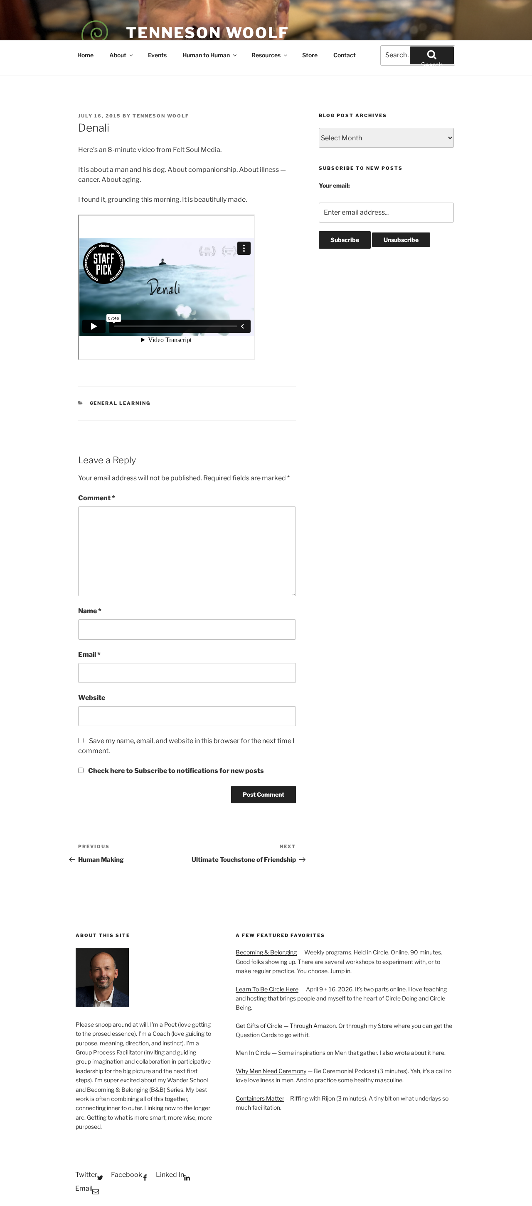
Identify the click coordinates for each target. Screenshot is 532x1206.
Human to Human (206, 55)
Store (310, 55)
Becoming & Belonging (266, 952)
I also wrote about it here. (412, 1052)
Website (91, 698)
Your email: (334, 185)
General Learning (120, 403)
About (117, 55)
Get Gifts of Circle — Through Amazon (286, 1025)
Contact (344, 55)
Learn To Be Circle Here (267, 989)
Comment (96, 498)
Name (89, 611)
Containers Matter (260, 1098)
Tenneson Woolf (207, 33)
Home (85, 55)
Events (157, 55)
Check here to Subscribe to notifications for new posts (175, 771)
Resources (266, 55)
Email (89, 654)
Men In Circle (253, 1052)
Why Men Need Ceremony (271, 1070)
